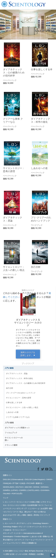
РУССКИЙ (30, 483)
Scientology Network (40, 523)
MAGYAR (28, 487)
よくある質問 (43, 508)
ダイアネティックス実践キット (17, 428)
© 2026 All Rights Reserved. (23, 551)
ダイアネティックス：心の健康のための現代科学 (13, 73)
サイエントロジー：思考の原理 (13, 169)
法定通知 (40, 554)
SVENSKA (44, 487)
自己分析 (35, 267)
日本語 (22, 483)
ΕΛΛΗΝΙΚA (45, 490)
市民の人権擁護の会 (29, 543)
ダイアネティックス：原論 (12, 219)
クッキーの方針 (21, 554)
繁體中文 (39, 483)
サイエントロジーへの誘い (14, 439)
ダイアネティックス (24, 523)
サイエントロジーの (17, 505)
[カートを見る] (52, 555)
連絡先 (29, 515)
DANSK (49, 479)
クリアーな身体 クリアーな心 (13, 120)
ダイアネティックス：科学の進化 (40, 120)
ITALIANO (6, 493)
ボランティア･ (26, 508)
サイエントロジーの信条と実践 (28, 502)
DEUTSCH (19, 487)
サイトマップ (45, 515)
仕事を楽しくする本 (41, 69)
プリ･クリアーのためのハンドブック (41, 219)
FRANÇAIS (7, 483)
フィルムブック (11, 433)
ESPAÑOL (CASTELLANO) (29, 490)
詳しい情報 (22, 515)
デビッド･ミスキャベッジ (28, 527)
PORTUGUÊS (17, 493)
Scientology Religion (10, 527)
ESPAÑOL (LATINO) (10, 490)
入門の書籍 (9, 368)
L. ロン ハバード (9, 502)
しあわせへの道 (39, 168)
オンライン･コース (11, 512)
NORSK (36, 487)
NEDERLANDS (8, 487)
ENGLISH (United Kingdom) (35, 479)
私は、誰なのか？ (26, 512)
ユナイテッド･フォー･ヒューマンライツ (29, 540)
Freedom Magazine (21, 536)
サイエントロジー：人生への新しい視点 (13, 268)
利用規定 (32, 554)
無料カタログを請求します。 (27, 354)
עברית (15, 483)
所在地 (36, 515)
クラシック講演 (11, 445)
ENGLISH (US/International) (13, 479)
